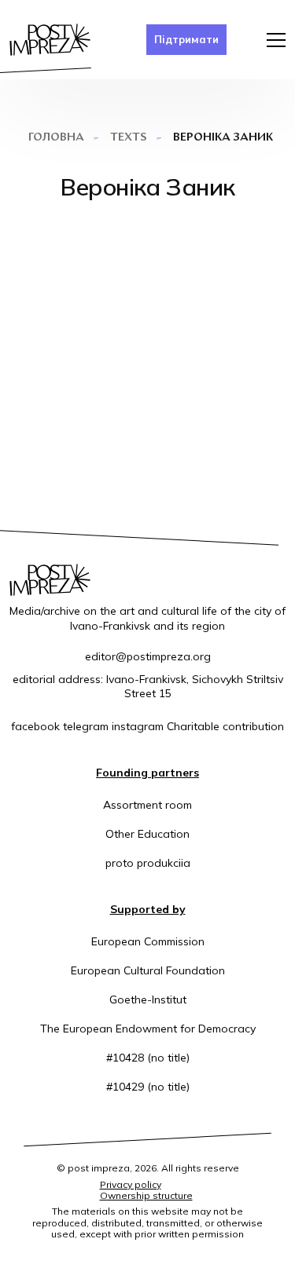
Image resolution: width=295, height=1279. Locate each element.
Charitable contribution (225, 726)
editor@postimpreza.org (148, 656)
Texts (128, 138)
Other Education (147, 834)
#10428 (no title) (148, 1058)
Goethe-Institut (147, 999)
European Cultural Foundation (148, 970)
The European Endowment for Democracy (148, 1028)
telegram (86, 726)
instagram (138, 726)
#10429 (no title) (148, 1087)
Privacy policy (130, 1184)
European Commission (148, 941)
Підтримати (186, 39)
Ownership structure (146, 1195)
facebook (35, 726)
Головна (56, 138)
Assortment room (147, 805)
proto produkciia (147, 863)
